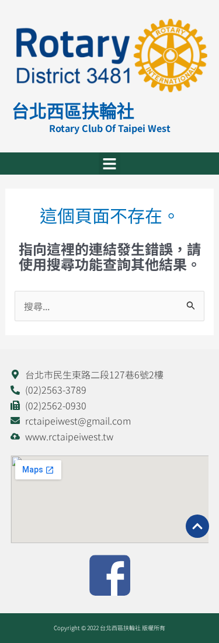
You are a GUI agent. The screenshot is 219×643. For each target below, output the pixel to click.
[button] (110, 163)
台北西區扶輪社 (73, 111)
